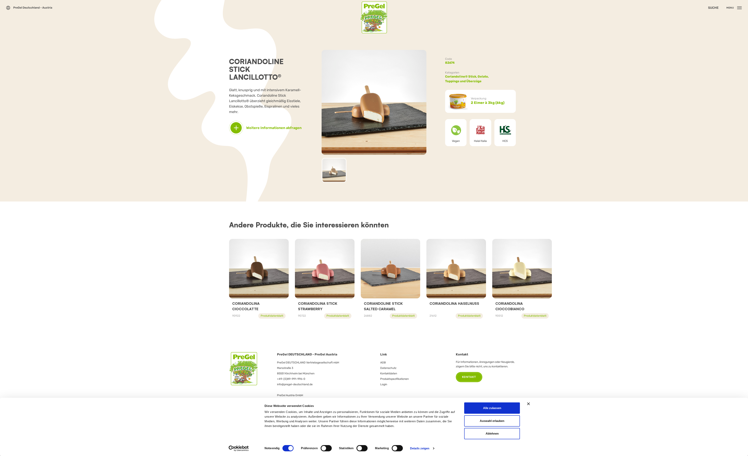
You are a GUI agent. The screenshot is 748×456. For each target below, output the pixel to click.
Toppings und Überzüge (463, 81)
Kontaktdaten (388, 373)
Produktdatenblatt (272, 315)
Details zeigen (419, 448)
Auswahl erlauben (492, 420)
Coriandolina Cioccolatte (246, 306)
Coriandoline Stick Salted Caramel (383, 306)
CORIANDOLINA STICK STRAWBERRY (317, 306)
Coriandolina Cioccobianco (509, 306)
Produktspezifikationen (394, 379)
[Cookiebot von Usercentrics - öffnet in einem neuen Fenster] (239, 448)
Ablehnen (492, 433)
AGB (383, 362)
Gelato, (483, 76)
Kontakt (469, 377)
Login (383, 384)
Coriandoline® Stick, (461, 76)
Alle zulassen (492, 408)
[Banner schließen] (528, 403)
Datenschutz (388, 368)
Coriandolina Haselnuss (454, 303)
